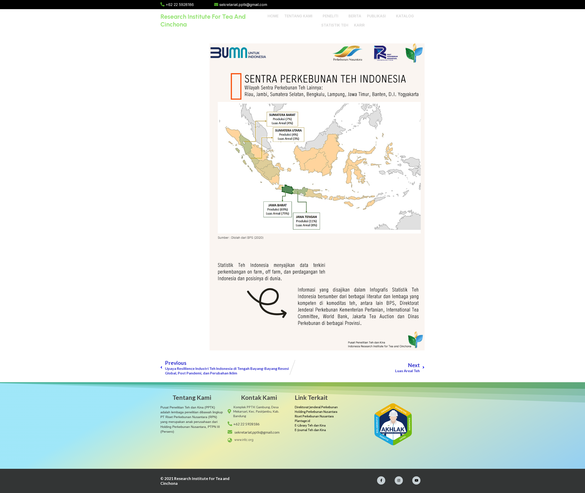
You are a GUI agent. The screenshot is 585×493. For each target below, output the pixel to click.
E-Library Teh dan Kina (310, 425)
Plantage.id (302, 421)
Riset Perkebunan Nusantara (314, 416)
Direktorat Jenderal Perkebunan (316, 407)
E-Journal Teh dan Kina (310, 430)
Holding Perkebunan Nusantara (316, 412)
